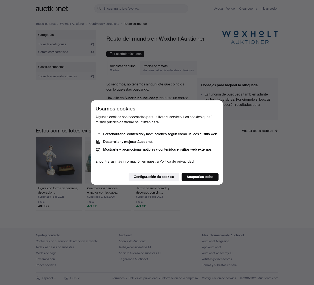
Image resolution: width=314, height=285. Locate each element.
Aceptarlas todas (200, 177)
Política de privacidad (177, 161)
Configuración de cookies (154, 177)
